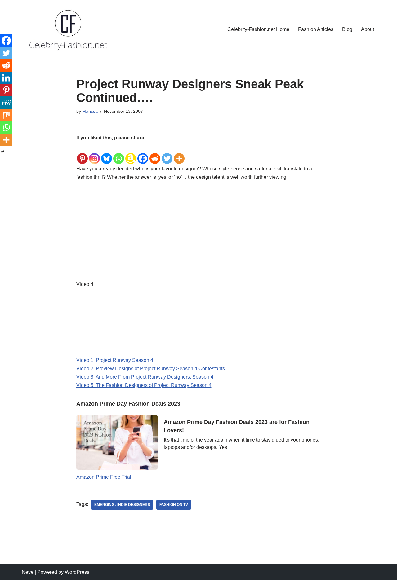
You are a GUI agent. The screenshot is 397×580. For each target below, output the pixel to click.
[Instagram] (94, 153)
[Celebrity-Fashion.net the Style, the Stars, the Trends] (68, 29)
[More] (179, 153)
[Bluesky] (106, 153)
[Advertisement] (198, 234)
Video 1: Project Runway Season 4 (114, 360)
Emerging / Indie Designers (122, 505)
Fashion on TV (173, 505)
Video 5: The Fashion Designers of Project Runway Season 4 (144, 385)
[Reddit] (154, 153)
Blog (347, 29)
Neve (27, 572)
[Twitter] (167, 153)
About (367, 29)
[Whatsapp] (118, 153)
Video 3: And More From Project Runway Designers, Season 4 (144, 377)
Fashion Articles (315, 29)
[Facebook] (142, 153)
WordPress (77, 572)
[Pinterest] (82, 153)
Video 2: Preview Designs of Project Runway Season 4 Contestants (150, 368)
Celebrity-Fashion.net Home (258, 29)
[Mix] (6, 115)
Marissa (90, 111)
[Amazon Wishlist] (130, 153)
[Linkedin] (6, 78)
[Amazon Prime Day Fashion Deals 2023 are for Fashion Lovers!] (117, 442)
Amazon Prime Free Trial (103, 477)
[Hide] (2, 151)
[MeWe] (6, 102)
